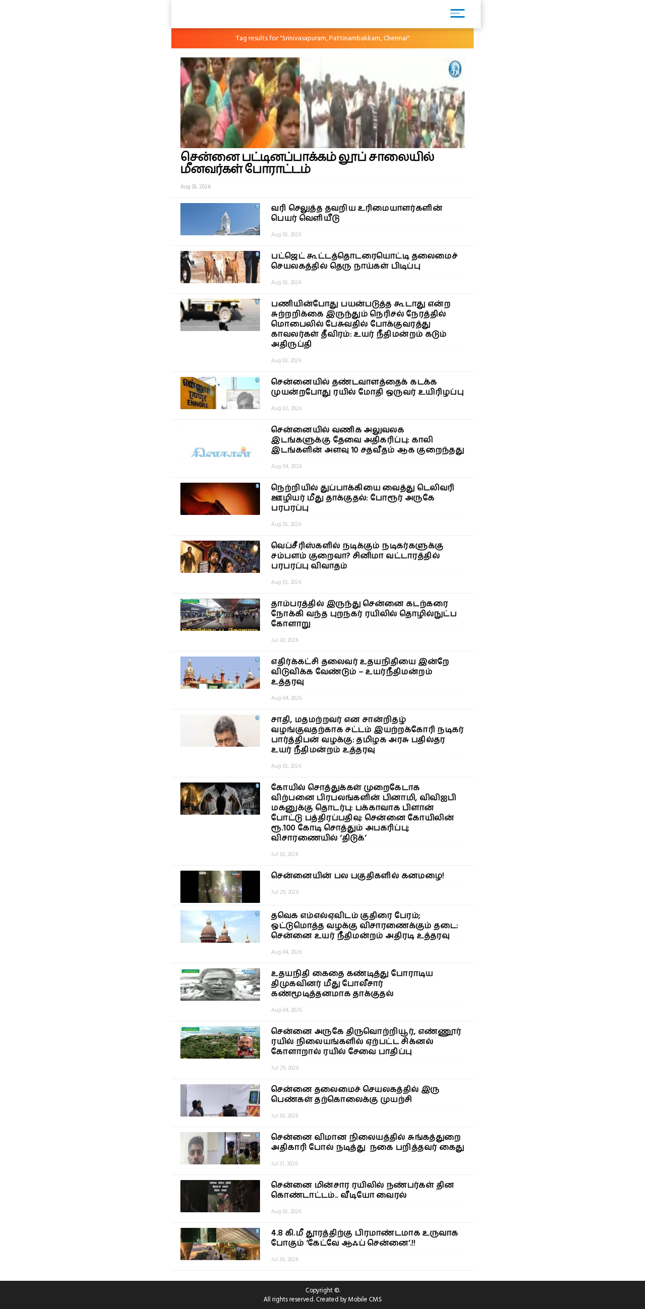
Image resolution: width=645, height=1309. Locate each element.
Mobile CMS (365, 1299)
